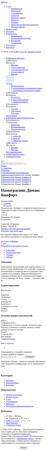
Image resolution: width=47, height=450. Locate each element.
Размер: (4, 226)
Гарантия (15, 15)
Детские (14, 109)
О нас (8, 6)
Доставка (10, 31)
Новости (14, 20)
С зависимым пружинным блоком (25, 90)
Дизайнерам (16, 43)
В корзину (5, 231)
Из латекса (15, 97)
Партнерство (11, 34)
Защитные (15, 125)
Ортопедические (18, 129)
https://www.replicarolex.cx (12, 341)
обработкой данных (25, 438)
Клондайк (26, 434)
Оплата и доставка (14, 395)
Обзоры (9, 257)
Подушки (10, 385)
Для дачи (15, 113)
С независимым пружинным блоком (26, 88)
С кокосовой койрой (19, 100)
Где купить (10, 45)
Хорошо (23, 448)
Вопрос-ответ (12, 29)
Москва (15, 241)
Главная (4, 173)
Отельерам (15, 40)
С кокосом (15, 138)
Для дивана (16, 111)
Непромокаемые (18, 127)
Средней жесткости (19, 70)
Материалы (16, 11)
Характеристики (13, 252)
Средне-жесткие (18, 67)
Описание (10, 250)
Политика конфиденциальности (24, 25)
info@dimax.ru (12, 423)
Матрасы (10, 380)
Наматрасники (14, 173)
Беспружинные (17, 86)
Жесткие (14, 65)
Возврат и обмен (18, 18)
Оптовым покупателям (21, 38)
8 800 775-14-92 (12, 420)
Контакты (10, 47)
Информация (16, 9)
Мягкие (14, 74)
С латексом (16, 136)
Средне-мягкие (17, 72)
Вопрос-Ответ (12, 397)
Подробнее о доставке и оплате (14, 246)
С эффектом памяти (19, 102)
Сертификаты (17, 13)
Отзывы (14, 22)
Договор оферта (18, 27)
